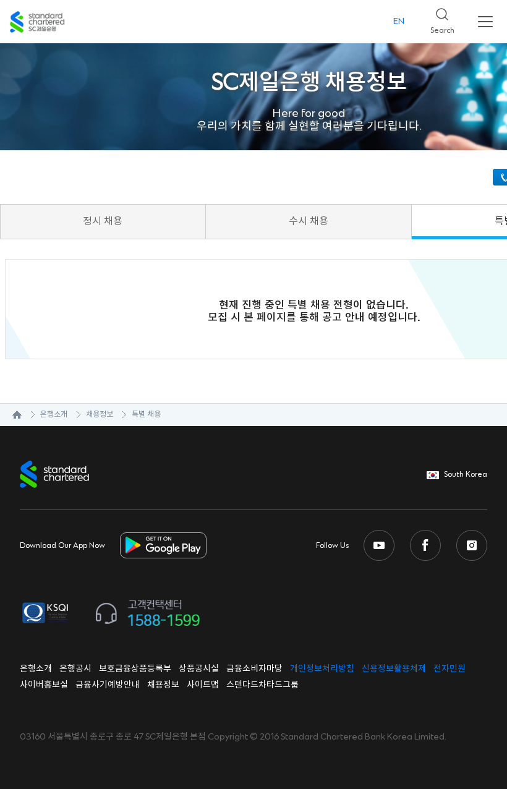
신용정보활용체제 (394, 669)
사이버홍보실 (44, 685)
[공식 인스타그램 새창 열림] (471, 545)
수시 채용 (308, 221)
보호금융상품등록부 (135, 669)
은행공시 (75, 669)
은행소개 (53, 414)
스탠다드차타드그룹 (262, 685)
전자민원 (449, 669)
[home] (11, 415)
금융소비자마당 (254, 669)
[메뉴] (485, 22)
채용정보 (99, 414)
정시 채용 (102, 221)
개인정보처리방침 (322, 669)
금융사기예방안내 (107, 685)
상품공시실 (199, 669)
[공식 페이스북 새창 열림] (425, 545)
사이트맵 (203, 685)
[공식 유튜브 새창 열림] (379, 545)
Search (437, 17)
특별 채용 (146, 414)
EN (398, 21)
